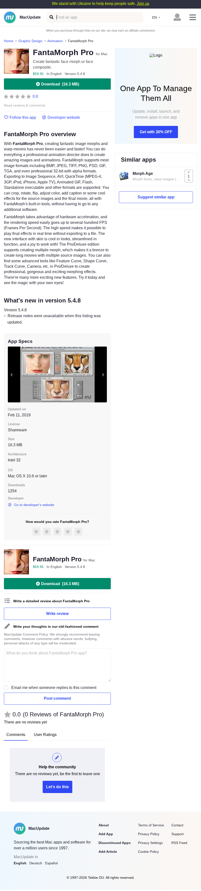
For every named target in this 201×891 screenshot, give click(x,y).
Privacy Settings (150, 843)
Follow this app (23, 118)
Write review (57, 613)
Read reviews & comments (24, 105)
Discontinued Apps (115, 843)
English (20, 863)
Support (177, 834)
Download (60, 84)
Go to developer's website (34, 505)
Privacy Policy (148, 834)
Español (51, 863)
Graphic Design (30, 41)
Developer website (64, 118)
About (104, 825)
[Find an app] (51, 17)
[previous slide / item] (11, 374)
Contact (177, 825)
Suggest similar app (156, 197)
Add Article (108, 851)
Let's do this (57, 786)
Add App (106, 834)
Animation (55, 41)
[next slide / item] (103, 374)
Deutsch (35, 863)
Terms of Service (151, 825)
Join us (143, 3)
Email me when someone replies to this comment (53, 688)
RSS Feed (179, 843)
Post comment (57, 698)
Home (8, 41)
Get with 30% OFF (156, 131)
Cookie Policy (148, 851)
